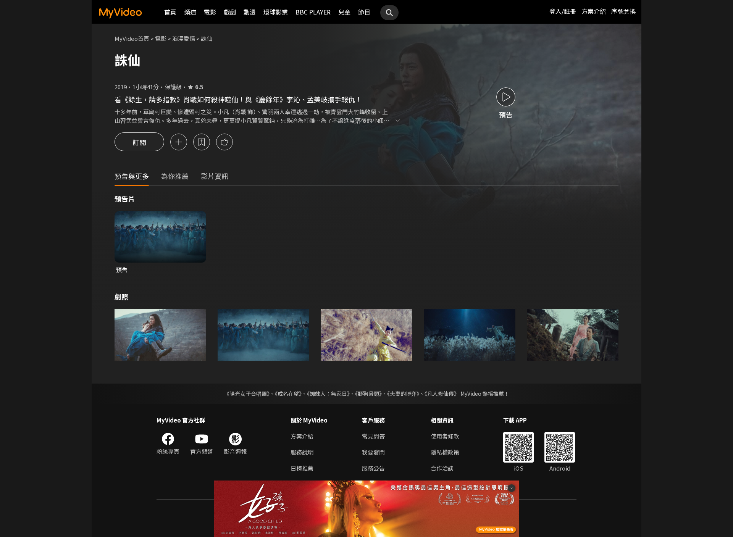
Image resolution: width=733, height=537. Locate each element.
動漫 (250, 11)
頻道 (190, 11)
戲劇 (230, 11)
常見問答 (373, 436)
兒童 (344, 11)
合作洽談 (442, 468)
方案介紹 (593, 11)
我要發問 (373, 452)
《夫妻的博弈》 (403, 393)
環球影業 (275, 11)
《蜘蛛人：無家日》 (328, 393)
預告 (122, 270)
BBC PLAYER (313, 11)
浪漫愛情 (183, 38)
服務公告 (373, 468)
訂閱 (139, 142)
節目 (364, 11)
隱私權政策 (445, 452)
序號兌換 (623, 11)
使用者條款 (445, 436)
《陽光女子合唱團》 (247, 393)
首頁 (170, 11)
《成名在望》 (288, 393)
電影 (210, 11)
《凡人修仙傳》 (442, 393)
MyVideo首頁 (132, 38)
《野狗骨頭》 (368, 393)
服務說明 (302, 452)
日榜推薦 (302, 468)
